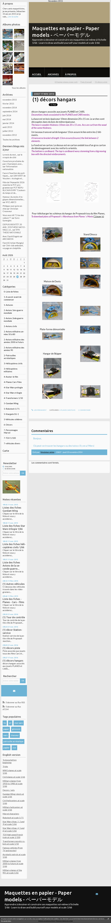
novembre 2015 (10, 99)
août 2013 (7, 127)
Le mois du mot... (10, 154)
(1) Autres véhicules (14, 584)
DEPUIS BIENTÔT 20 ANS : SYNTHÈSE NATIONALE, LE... (14, 227)
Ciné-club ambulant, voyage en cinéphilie (13, 246)
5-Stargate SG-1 (11, 414)
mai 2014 (7, 119)
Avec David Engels (11, 236)
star (14, 747)
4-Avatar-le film (11, 376)
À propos (70, 74)
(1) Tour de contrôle (14, 617)
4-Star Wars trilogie (13, 393)
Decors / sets (9, 790)
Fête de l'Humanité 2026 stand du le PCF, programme (14, 185)
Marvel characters (11, 813)
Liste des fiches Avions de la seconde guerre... (11, 565)
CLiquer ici (98, 216)
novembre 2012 (10, 135)
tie (4, 723)
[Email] (14, 690)
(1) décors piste (11, 648)
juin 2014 (7, 115)
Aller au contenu (8, 4)
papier (6, 747)
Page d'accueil (86, 82)
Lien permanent (40, 410)
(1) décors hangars (13, 660)
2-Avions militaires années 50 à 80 (14, 332)
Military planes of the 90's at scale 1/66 (12, 871)
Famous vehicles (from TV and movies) (13, 849)
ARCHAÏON (8, 239)
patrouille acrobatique (13, 741)
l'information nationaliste (10, 167)
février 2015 (8, 103)
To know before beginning (10, 761)
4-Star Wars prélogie (13, 387)
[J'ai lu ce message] (108, 919)
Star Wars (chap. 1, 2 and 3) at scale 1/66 (13, 823)
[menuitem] (36, 72)
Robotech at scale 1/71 (13, 817)
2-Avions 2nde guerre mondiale (13, 319)
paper (6, 729)
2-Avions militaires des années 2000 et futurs (14, 340)
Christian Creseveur (10, 210)
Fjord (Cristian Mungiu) (13, 243)
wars (5, 735)
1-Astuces (8, 305)
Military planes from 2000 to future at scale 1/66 (13, 863)
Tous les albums (19, 88)
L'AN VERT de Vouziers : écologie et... (14, 177)
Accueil (36, 74)
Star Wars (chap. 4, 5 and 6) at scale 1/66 (13, 829)
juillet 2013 (8, 131)
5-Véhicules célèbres (13, 419)
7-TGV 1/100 (10, 438)
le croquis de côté (12, 156)
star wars (18, 723)
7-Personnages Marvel (11, 431)
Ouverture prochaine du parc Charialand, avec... (13, 162)
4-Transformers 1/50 (13, 398)
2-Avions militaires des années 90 (14, 348)
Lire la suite (13, 16)
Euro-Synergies (11, 219)
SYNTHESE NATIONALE (12, 231)
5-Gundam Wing (11, 403)
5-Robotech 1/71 (11, 409)
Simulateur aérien (47, 452)
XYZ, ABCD (11, 202)
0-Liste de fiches (11, 291)
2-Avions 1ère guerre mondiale (13, 311)
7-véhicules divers (12, 443)
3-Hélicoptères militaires (10, 370)
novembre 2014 (10, 107)
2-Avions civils (10, 326)
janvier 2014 (8, 123)
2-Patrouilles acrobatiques (10, 356)
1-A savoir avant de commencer (12, 298)
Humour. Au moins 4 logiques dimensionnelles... (14, 198)
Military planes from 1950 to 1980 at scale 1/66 (12, 783)
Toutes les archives (11, 139)
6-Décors (8, 424)
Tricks (5, 766)
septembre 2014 (10, 111)
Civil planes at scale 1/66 (14, 777)
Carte (6, 450)
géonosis (16, 729)
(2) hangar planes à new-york (66, 82)
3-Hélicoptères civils (13, 363)
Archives (53, 74)
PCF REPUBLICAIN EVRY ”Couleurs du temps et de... (14, 190)
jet (10, 723)
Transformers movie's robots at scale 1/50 (14, 842)
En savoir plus (6, 921)
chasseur (15, 735)
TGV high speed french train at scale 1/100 (13, 836)
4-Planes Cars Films (13, 382)
